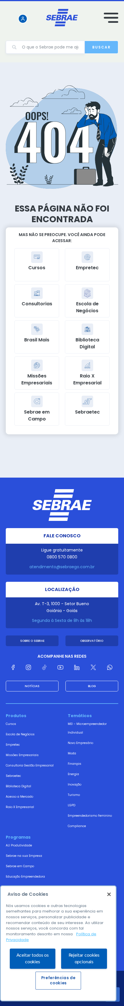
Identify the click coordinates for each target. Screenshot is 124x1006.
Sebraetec (13, 776)
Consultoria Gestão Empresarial (30, 765)
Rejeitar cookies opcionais (84, 958)
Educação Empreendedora (25, 876)
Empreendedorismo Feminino (90, 816)
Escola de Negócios (20, 734)
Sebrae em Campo (20, 866)
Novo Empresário (80, 743)
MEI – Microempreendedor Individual (87, 728)
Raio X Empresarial (20, 807)
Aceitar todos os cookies (32, 958)
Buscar (101, 47)
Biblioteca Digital (18, 786)
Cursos (11, 724)
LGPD (71, 805)
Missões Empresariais (22, 755)
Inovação (74, 784)
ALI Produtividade (19, 845)
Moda (72, 753)
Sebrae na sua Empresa (24, 856)
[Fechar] (109, 894)
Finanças (74, 764)
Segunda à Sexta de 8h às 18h (62, 620)
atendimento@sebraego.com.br (62, 567)
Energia (73, 774)
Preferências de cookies (58, 980)
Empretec (13, 745)
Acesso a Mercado (19, 796)
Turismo (74, 795)
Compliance (77, 826)
